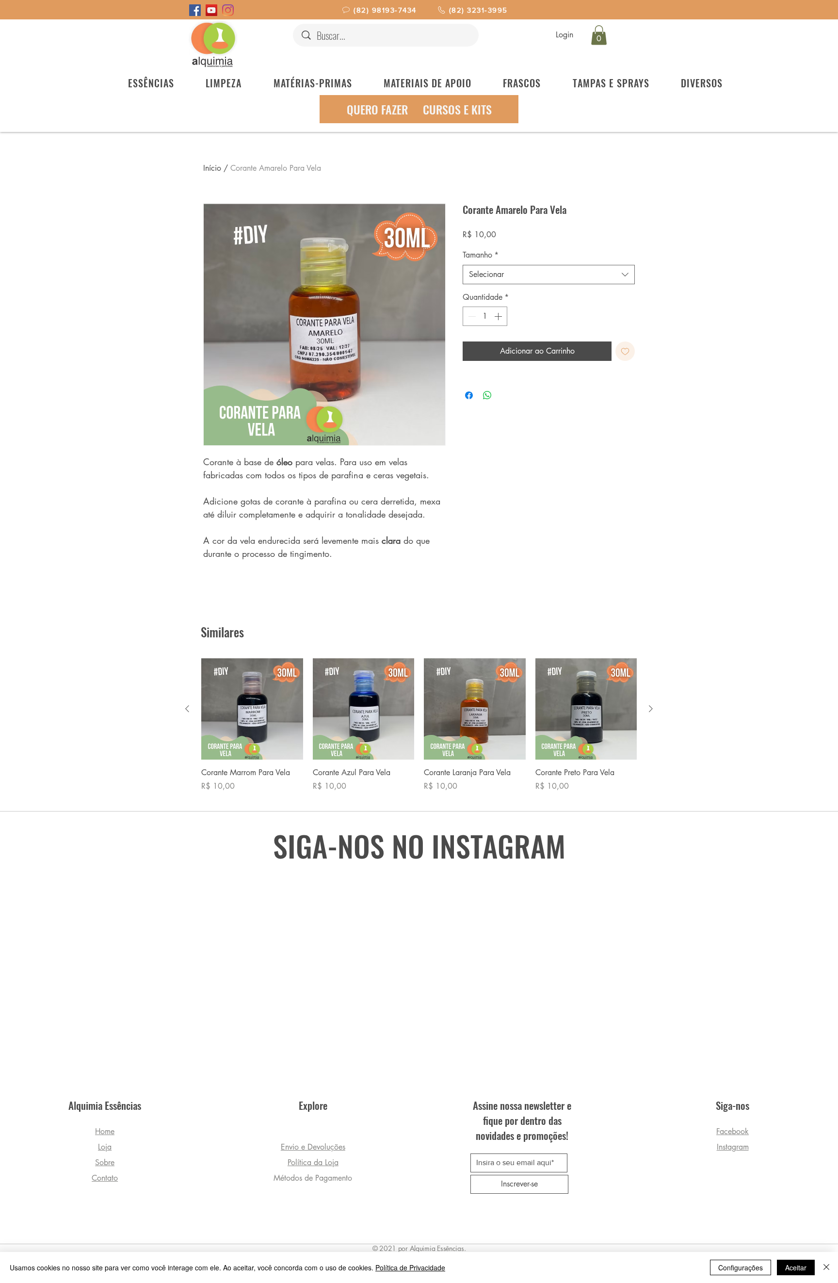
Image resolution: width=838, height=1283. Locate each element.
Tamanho (481, 255)
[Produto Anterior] (187, 709)
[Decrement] (471, 316)
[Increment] (499, 316)
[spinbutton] (485, 316)
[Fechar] (826, 1267)
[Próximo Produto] (651, 709)
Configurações (740, 1267)
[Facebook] (195, 10)
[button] (599, 35)
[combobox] (549, 274)
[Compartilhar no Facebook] (469, 395)
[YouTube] (211, 10)
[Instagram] (228, 10)
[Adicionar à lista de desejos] (625, 351)
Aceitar (795, 1267)
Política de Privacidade (410, 1267)
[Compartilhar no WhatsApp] (487, 395)
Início (212, 168)
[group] (419, 730)
